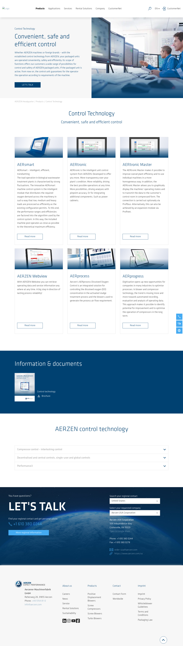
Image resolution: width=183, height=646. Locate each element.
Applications (54, 9)
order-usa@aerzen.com (125, 550)
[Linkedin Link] (65, 621)
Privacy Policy (144, 599)
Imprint (141, 594)
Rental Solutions (84, 9)
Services (68, 9)
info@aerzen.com (33, 605)
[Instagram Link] (70, 621)
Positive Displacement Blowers (94, 597)
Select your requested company (125, 508)
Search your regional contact (123, 496)
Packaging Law (145, 620)
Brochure (46, 396)
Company (100, 9)
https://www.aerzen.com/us (128, 554)
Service (66, 603)
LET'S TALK (27, 85)
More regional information (29, 533)
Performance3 (25, 466)
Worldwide (118, 599)
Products (40, 9)
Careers (66, 594)
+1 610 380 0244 (27, 524)
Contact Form (119, 594)
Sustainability (69, 613)
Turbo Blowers (95, 618)
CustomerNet (115, 9)
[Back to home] (5, 9)
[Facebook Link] (79, 621)
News (65, 599)
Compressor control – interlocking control (39, 449)
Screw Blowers (95, 614)
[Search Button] (150, 9)
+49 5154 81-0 (39, 601)
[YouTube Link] (74, 621)
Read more (30, 236)
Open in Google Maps (120, 531)
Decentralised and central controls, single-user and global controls (53, 457)
